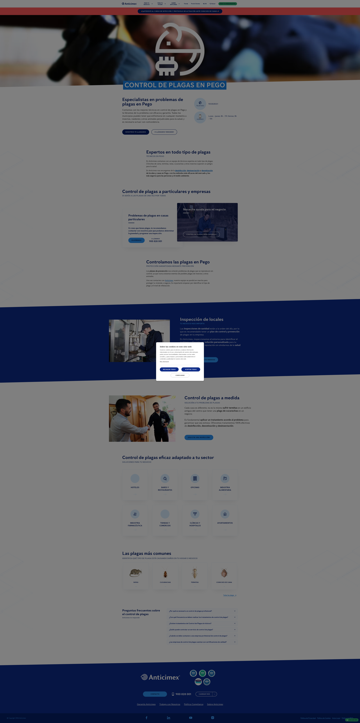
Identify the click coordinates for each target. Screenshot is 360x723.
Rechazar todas (169, 369)
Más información (164, 361)
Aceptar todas (190, 369)
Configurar (180, 375)
